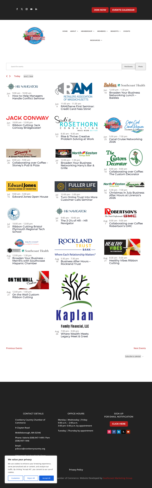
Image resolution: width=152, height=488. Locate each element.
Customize (15, 478)
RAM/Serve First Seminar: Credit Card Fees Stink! (77, 108)
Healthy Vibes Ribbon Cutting (123, 262)
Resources (95, 40)
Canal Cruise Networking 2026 (125, 140)
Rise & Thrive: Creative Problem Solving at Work (77, 138)
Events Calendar (123, 10)
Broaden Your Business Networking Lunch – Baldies (124, 95)
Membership (86, 31)
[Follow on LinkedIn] (36, 9)
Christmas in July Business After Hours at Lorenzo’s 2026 (126, 195)
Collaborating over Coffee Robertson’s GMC (126, 225)
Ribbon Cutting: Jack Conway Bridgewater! (26, 126)
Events (127, 31)
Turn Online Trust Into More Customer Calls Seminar (79, 198)
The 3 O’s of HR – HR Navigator (74, 222)
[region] (31, 469)
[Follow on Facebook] (17, 9)
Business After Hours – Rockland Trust (75, 263)
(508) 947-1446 (22, 440)
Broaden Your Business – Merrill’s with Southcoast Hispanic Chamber (28, 261)
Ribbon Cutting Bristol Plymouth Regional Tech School (28, 229)
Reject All (31, 478)
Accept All (46, 478)
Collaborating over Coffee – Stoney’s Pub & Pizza (30, 164)
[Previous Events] (6, 76)
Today (17, 76)
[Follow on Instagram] (26, 9)
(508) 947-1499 (37, 437)
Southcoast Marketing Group (117, 478)
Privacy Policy (76, 469)
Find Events (128, 66)
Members (101, 31)
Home (65, 31)
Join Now (100, 10)
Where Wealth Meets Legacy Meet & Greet (75, 335)
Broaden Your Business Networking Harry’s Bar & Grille (77, 165)
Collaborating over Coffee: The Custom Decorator (126, 173)
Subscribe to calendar (133, 356)
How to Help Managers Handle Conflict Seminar (28, 97)
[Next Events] (10, 76)
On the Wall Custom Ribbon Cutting (25, 296)
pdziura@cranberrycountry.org (30, 448)
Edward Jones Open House (30, 196)
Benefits (115, 31)
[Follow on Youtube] (31, 9)
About (73, 31)
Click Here (119, 424)
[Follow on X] (22, 9)
